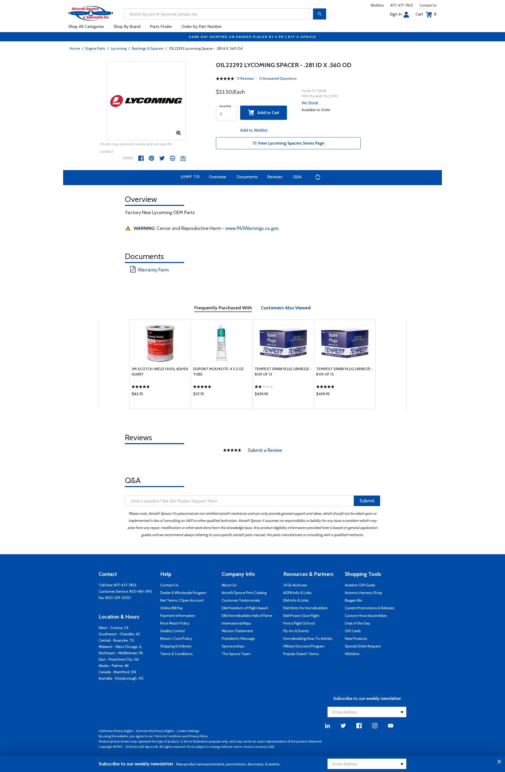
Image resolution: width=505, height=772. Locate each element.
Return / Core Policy (176, 638)
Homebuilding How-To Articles (307, 638)
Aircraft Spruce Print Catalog (244, 592)
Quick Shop (160, 395)
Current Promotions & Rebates (370, 608)
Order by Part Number (201, 26)
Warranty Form (153, 270)
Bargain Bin (353, 600)
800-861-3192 (140, 591)
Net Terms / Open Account (182, 600)
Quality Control (172, 631)
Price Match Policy (174, 623)
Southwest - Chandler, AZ (119, 634)
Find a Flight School (299, 623)
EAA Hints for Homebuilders (305, 608)
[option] (146, 101)
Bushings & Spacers (148, 48)
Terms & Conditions (176, 653)
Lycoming (119, 48)
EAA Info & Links (296, 600)
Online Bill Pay (171, 608)
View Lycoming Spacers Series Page (290, 143)
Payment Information (177, 615)
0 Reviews (245, 78)
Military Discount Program (304, 646)
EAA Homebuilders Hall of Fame (247, 615)
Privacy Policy (198, 736)
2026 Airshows (295, 585)
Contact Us (428, 5)
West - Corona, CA (113, 627)
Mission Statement (237, 631)
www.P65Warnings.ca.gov (252, 228)
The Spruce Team (236, 653)
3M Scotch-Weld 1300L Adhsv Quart (160, 372)
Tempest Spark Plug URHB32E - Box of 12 (283, 372)
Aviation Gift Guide (360, 585)
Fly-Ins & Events (296, 631)
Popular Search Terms (301, 653)
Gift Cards (353, 631)
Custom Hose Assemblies (366, 615)
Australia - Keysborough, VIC (121, 678)
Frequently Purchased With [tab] (223, 308)
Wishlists (377, 5)
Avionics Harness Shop (363, 592)
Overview (217, 176)
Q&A (297, 176)
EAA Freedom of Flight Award (245, 608)
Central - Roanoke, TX (116, 640)
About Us (229, 585)
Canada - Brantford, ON (117, 672)
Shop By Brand (127, 26)
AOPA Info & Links (297, 592)
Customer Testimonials (241, 600)
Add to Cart (266, 112)
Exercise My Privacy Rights (155, 731)
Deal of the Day (357, 623)
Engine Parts (95, 48)
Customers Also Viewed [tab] (286, 308)
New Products (356, 638)
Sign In (396, 14)
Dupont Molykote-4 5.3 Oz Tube (218, 372)
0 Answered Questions (278, 78)
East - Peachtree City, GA (119, 659)
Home (75, 48)
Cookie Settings (188, 731)
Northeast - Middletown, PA (121, 653)
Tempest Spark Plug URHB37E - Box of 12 (344, 372)
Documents (247, 176)
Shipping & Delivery (175, 646)
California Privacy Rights (116, 731)
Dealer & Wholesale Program (183, 592)
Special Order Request (363, 646)
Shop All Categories (86, 26)
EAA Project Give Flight (301, 615)
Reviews (274, 176)
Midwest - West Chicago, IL (120, 646)
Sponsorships (233, 646)
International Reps (236, 623)
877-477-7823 (402, 5)
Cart (426, 14)
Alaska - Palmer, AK (114, 665)
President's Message (238, 638)
